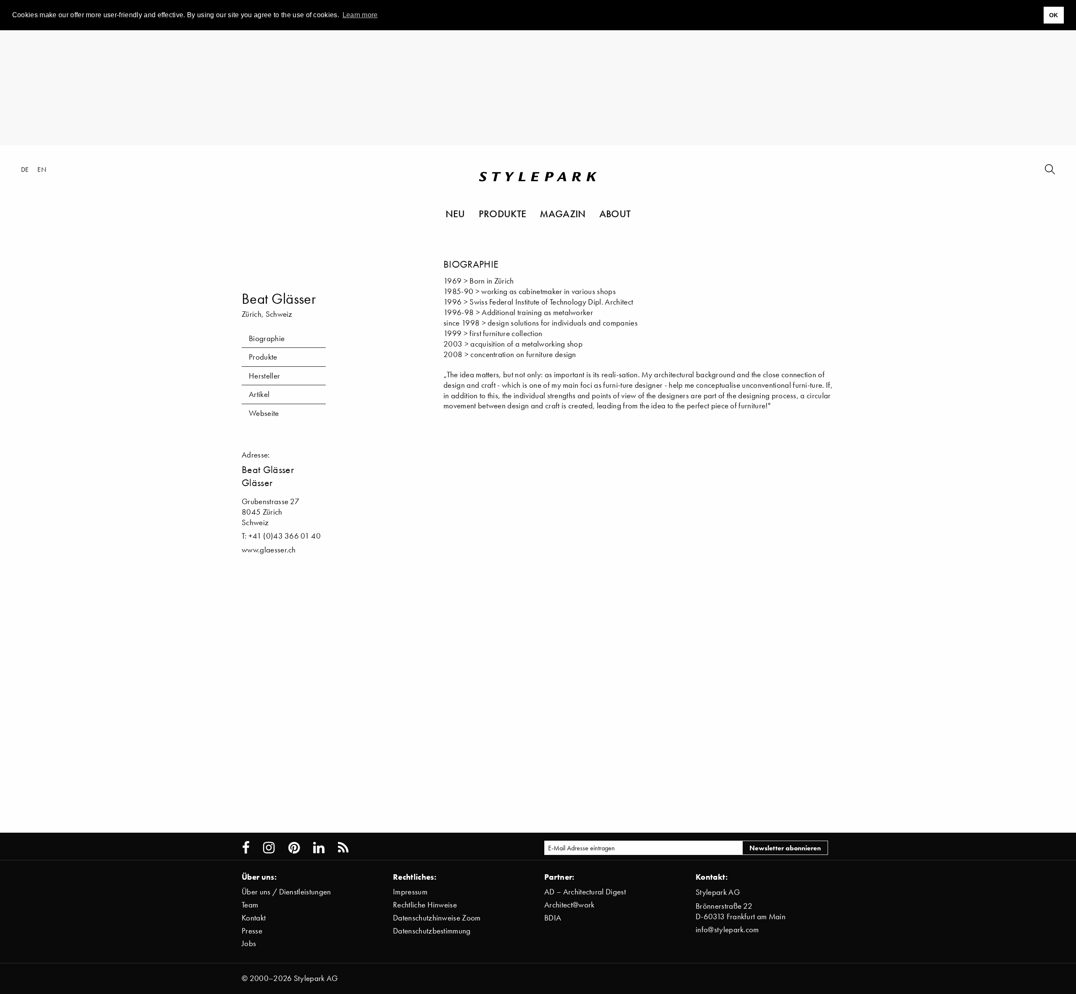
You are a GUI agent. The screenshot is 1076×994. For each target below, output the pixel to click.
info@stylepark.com (727, 930)
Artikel (259, 394)
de (25, 169)
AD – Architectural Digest (585, 892)
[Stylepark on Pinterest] (294, 847)
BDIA (552, 918)
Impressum (410, 892)
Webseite (264, 413)
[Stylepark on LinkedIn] (318, 847)
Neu (455, 213)
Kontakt (254, 918)
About (615, 213)
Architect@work (569, 905)
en (41, 169)
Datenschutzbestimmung (432, 931)
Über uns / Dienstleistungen (286, 892)
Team (250, 905)
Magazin (562, 213)
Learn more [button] (360, 14)
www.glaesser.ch (269, 550)
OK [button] (1053, 15)
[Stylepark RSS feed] (343, 847)
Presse (252, 931)
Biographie (267, 338)
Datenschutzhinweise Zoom (437, 918)
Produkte (503, 213)
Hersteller (264, 376)
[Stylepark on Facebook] (245, 847)
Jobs (249, 943)
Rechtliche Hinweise (425, 905)
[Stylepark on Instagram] (268, 847)
